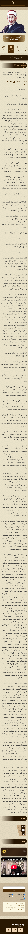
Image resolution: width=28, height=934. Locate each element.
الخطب (11, 50)
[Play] (4, 851)
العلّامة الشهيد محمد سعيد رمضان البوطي (17, 57)
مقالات (10, 897)
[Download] (21, 851)
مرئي (19, 830)
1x (24, 851)
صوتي (19, 826)
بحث (14, 890)
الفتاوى (22, 897)
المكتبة (3, 50)
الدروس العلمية (19, 51)
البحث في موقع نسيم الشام (16, 909)
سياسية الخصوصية (18, 924)
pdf (21, 834)
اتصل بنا (21, 926)
